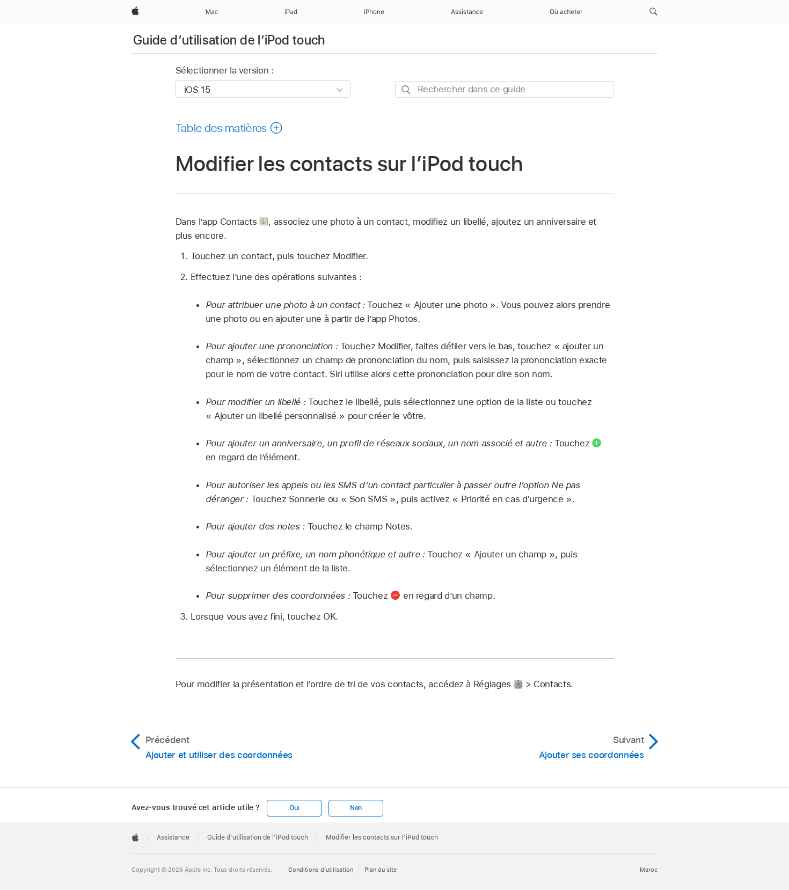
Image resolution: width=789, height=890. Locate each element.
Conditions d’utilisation (320, 869)
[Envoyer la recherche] (406, 89)
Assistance (173, 837)
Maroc (649, 869)
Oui (294, 808)
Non (356, 808)
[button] (653, 12)
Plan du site (380, 869)
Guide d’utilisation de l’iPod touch (229, 40)
